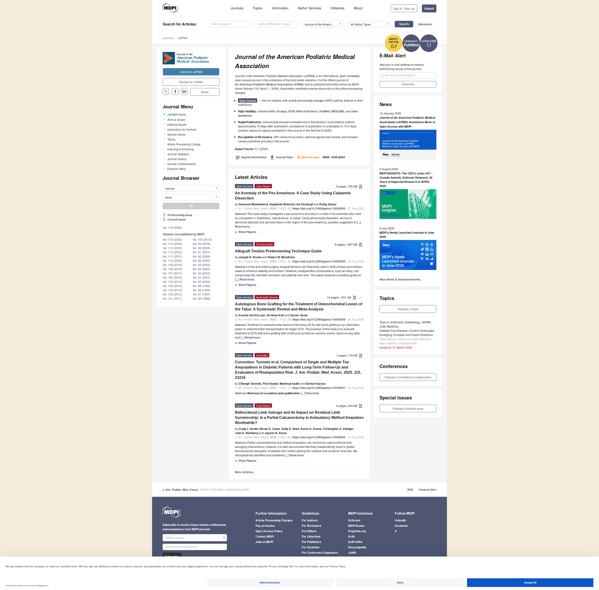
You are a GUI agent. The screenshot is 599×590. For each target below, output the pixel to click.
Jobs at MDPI (264, 542)
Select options (175, 537)
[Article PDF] (360, 187)
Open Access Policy (269, 531)
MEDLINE (338, 111)
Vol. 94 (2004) (201, 265)
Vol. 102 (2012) (172, 294)
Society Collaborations (181, 164)
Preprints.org (357, 531)
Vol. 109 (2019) (172, 265)
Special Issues (176, 134)
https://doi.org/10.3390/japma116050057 (318, 388)
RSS (410, 489)
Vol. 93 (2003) (201, 269)
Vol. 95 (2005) (201, 260)
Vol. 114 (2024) (172, 244)
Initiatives (337, 8)
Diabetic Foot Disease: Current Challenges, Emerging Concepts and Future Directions (407, 332)
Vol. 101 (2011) (172, 298)
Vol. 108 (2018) (172, 269)
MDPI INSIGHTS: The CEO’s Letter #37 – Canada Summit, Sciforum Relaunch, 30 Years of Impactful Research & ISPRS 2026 (406, 179)
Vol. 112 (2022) (172, 252)
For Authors (310, 520)
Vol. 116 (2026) (172, 227)
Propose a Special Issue (408, 408)
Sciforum (354, 520)
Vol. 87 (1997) (201, 294)
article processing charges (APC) (311, 100)
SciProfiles (355, 542)
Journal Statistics (178, 154)
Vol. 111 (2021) (172, 256)
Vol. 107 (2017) (172, 273)
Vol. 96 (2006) (201, 256)
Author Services (309, 8)
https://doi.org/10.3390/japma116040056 (318, 437)
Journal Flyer (281, 157)
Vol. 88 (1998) (201, 290)
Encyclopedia (357, 547)
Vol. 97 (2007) (201, 252)
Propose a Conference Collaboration (408, 377)
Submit (429, 8)
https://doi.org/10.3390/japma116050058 (318, 319)
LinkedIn (400, 520)
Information (280, 8)
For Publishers (311, 542)
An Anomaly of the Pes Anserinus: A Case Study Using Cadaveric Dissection (293, 195)
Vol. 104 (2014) (172, 286)
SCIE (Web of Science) (303, 111)
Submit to (191, 72)
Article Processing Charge (184, 144)
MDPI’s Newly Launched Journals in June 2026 (407, 234)
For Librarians (311, 536)
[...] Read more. (245, 279)
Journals (237, 8)
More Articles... (245, 472)
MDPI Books (356, 526)
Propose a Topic (408, 309)
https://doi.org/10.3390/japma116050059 (318, 261)
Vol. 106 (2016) (172, 277)
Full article (312, 393)
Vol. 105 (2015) (172, 282)
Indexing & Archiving (180, 149)
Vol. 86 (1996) (201, 298)
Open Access (247, 100)
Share (205, 92)
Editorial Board (176, 124)
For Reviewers (311, 526)
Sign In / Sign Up (404, 8)
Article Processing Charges (274, 520)
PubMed (324, 111)
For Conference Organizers (320, 552)
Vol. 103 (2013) (172, 290)
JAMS (352, 552)
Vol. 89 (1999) (201, 286)
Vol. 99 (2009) (201, 244)
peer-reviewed (349, 76)
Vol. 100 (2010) (202, 239)
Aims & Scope (176, 120)
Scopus (282, 111)
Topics (257, 8)
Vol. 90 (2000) (201, 282)
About (358, 8)
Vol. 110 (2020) (172, 260)
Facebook (401, 526)
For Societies (310, 547)
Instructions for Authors (181, 129)
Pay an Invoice (265, 526)
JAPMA (182, 38)
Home (176, 114)
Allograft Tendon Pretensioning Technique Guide (278, 251)
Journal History (176, 159)
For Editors (309, 531)
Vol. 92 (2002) (201, 273)
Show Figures (245, 232)
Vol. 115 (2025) (172, 239)
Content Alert (427, 489)
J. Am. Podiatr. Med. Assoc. (181, 490)
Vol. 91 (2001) (201, 277)
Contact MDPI (265, 536)
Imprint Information (251, 157)
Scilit (351, 536)
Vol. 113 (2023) (172, 248)
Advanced (424, 24)
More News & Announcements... (401, 279)
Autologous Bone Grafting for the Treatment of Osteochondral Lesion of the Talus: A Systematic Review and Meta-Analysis (298, 306)
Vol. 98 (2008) (201, 248)
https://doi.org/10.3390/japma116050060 (318, 208)
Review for (191, 82)
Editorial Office (176, 169)
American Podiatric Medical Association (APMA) (272, 84)
